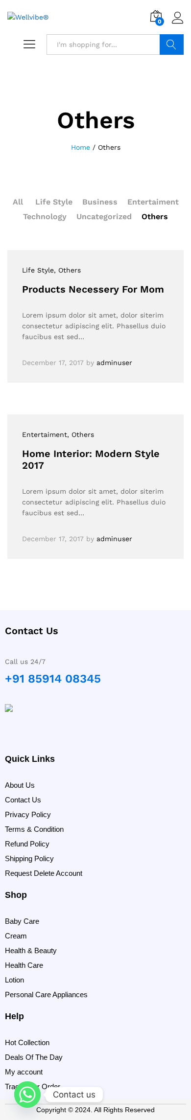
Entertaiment (153, 201)
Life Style (53, 201)
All (18, 201)
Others (155, 216)
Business (100, 201)
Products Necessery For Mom (93, 289)
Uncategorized (104, 216)
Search (172, 44)
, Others (67, 270)
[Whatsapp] (27, 1094)
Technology (45, 216)
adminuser (114, 362)
